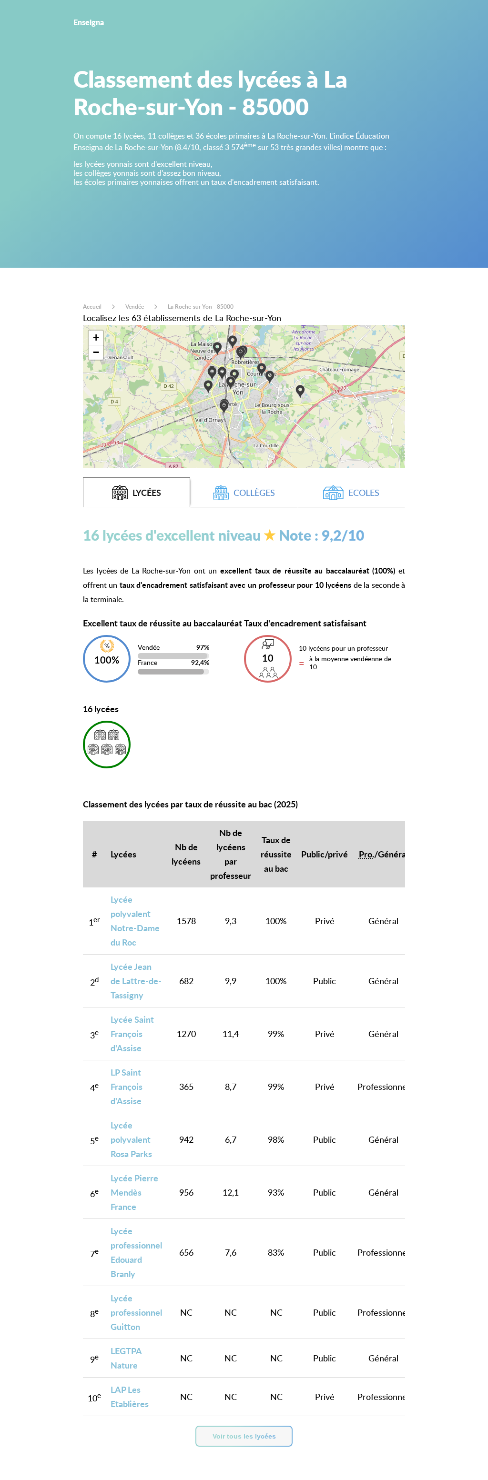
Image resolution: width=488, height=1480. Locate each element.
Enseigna (88, 22)
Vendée (134, 306)
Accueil (92, 306)
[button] (261, 370)
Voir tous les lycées (244, 1436)
